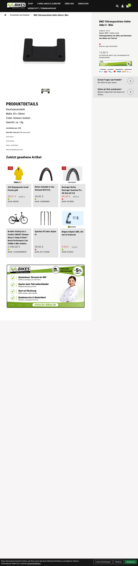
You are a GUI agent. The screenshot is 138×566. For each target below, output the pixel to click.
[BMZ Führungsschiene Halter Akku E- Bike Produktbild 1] (45, 91)
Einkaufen (83, 3)
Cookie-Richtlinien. (34, 563)
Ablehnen (118, 562)
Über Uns (69, 3)
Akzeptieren (130, 562)
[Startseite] (5, 15)
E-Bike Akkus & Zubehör (48, 3)
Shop (30, 3)
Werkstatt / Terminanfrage (42, 8)
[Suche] (117, 6)
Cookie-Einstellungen (103, 562)
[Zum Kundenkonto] (122, 6)
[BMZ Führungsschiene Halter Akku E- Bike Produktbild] (45, 50)
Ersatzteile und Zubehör (20, 15)
